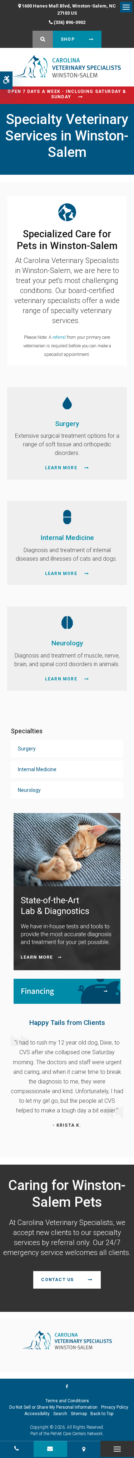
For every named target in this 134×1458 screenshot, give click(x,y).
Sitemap (79, 1413)
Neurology (67, 643)
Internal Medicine (67, 538)
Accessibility (37, 1413)
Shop (68, 39)
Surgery (67, 424)
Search (60, 1413)
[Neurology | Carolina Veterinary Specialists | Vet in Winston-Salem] (67, 622)
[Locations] (84, 1449)
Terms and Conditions (67, 1400)
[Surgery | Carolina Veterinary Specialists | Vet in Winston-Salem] (67, 402)
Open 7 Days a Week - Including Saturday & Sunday (67, 94)
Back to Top (101, 1413)
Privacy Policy (114, 1407)
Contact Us (57, 1279)
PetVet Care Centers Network (76, 1433)
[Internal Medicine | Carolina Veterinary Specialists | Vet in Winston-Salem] (67, 516)
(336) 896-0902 (69, 22)
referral (59, 337)
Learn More (61, 467)
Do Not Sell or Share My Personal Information (53, 1407)
